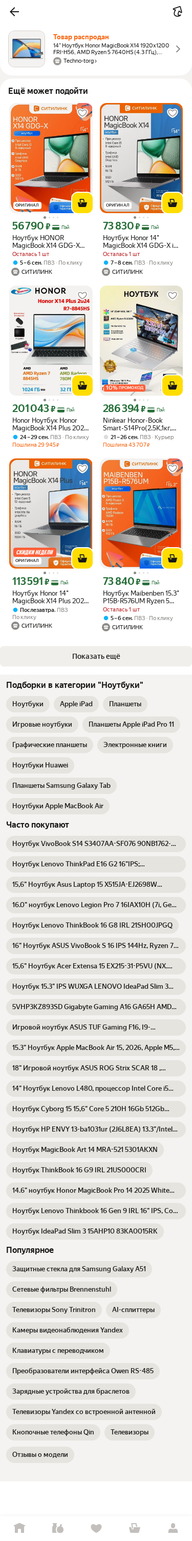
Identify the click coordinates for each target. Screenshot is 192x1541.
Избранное (96, 1528)
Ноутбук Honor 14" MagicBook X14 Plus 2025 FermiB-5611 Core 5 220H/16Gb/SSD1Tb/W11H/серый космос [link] (51, 597)
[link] (28, 704)
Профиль (173, 1528)
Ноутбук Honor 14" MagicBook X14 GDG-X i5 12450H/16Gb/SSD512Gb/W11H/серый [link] (141, 241)
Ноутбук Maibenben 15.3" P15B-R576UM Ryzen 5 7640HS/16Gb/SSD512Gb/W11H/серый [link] (141, 597)
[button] (14, 12)
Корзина (134, 1528)
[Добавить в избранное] (82, 113)
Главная (19, 1528)
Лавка (57, 1528)
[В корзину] (82, 203)
